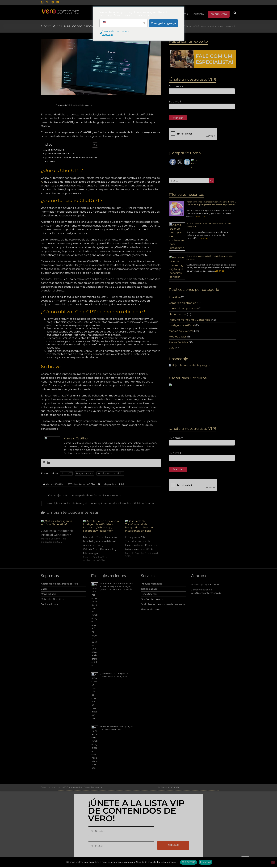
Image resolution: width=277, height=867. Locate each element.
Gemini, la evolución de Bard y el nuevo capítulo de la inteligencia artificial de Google (101, 503)
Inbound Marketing (151, 583)
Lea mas (201, 216)
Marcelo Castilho (55, 484)
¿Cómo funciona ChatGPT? (60, 153)
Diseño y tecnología (152, 599)
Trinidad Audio (74, 105)
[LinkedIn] (48, 463)
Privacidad (205, 862)
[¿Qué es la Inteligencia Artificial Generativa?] (59, 521)
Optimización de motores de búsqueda (163, 604)
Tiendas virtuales (150, 609)
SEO (171, 347)
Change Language (163, 23)
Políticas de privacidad (169, 787)
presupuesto (218, 14)
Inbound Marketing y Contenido (189, 319)
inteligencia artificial (110, 473)
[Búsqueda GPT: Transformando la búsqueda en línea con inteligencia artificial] (143, 521)
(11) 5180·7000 (211, 584)
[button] (138, 792)
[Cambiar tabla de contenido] (93, 145)
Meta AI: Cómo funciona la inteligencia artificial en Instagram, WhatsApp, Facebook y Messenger (100, 545)
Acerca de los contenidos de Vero (59, 583)
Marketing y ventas (181, 330)
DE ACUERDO (189, 862)
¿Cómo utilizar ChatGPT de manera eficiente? (71, 157)
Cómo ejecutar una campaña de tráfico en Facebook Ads (83, 495)
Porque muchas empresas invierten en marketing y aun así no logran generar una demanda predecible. (117, 586)
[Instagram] (44, 463)
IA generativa (84, 473)
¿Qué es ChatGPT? (54, 149)
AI (42, 181)
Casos (44, 588)
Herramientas (177, 314)
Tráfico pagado (149, 588)
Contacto (198, 14)
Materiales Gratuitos (52, 599)
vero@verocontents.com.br (206, 593)
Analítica (174, 297)
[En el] (273, 862)
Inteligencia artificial (112, 484)
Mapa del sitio (48, 594)
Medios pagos (178, 336)
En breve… (51, 161)
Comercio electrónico (182, 302)
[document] (138, 829)
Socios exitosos (49, 604)
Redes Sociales (178, 342)
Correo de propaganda (183, 308)
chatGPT (66, 473)
